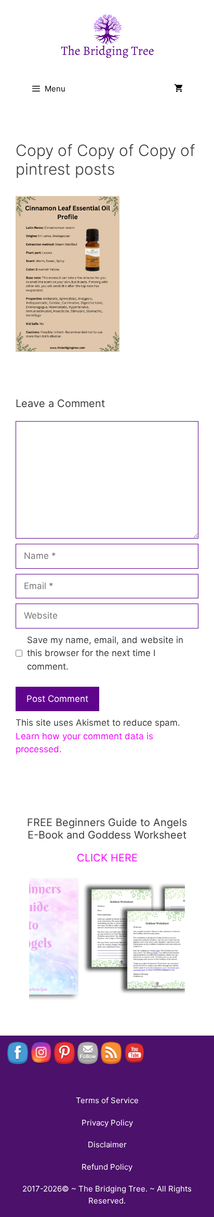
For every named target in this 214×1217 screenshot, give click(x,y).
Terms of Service (107, 1100)
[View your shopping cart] (178, 88)
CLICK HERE (107, 858)
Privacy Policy (107, 1123)
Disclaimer (107, 1144)
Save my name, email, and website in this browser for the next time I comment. (105, 653)
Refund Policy (107, 1167)
